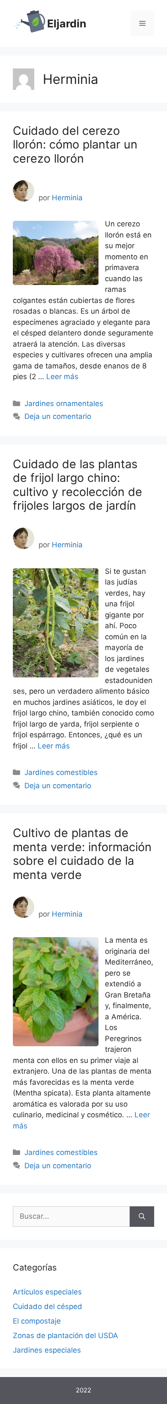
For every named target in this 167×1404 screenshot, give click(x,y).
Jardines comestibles (61, 772)
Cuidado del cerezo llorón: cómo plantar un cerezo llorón (75, 145)
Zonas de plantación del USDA (65, 1335)
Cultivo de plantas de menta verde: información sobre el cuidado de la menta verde (82, 854)
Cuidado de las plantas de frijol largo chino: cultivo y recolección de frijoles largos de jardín (77, 485)
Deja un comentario (57, 416)
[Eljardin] (30, 23)
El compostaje (37, 1321)
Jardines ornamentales (63, 403)
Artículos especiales (47, 1292)
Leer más (62, 376)
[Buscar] (142, 1216)
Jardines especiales (47, 1350)
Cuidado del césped (47, 1306)
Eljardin (66, 23)
